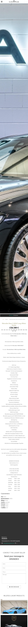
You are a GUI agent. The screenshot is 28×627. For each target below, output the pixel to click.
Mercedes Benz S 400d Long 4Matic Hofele (17, 319)
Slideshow (13, 315)
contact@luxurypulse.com (8, 543)
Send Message (14, 586)
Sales (6, 319)
